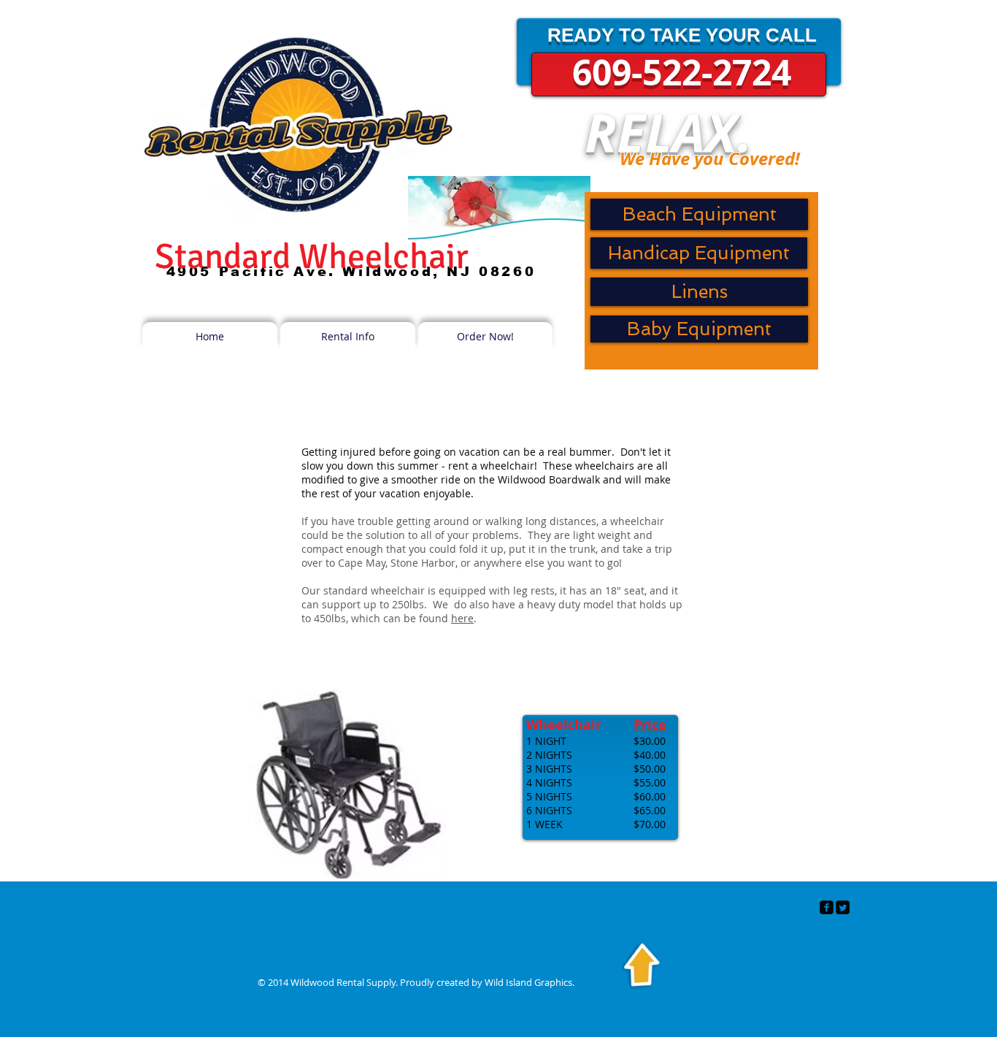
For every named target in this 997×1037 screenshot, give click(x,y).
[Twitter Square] (843, 907)
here (462, 618)
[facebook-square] (827, 907)
